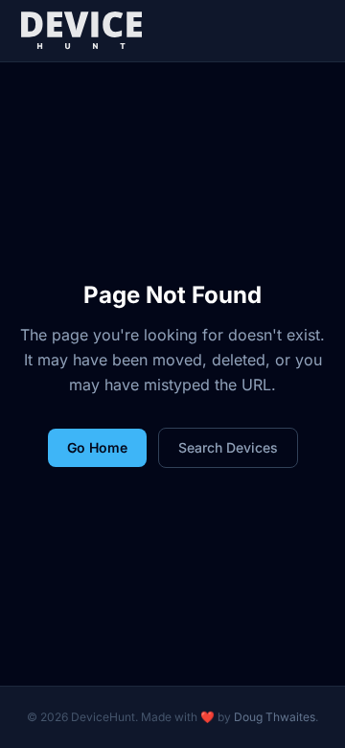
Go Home (97, 447)
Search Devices (228, 447)
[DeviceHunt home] (81, 31)
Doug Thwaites (274, 717)
